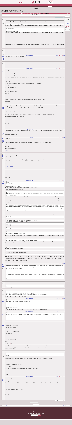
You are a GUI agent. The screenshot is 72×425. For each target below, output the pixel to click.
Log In (69, 13)
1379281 (64, 180)
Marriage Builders (21, 13)
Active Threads (37, 14)
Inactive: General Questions (37, 13)
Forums (24, 13)
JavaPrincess (57, 311)
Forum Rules (3, 405)
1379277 (64, 129)
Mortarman (57, 55)
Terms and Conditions (32, 413)
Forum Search (68, 15)
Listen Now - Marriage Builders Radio (50, 2)
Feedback (28, 413)
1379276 (64, 104)
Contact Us (63, 405)
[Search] (69, 14)
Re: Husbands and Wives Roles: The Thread (29, 55)
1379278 (64, 137)
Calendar (34, 14)
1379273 (64, 55)
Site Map (41, 413)
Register (68, 13)
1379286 (64, 311)
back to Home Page (36, 2)
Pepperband (57, 298)
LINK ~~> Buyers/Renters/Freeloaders (9, 166)
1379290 (64, 376)
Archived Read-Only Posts (31, 13)
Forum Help (65, 405)
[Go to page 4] (64, 17)
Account (43, 413)
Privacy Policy (36, 413)
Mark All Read (6, 405)
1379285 (64, 298)
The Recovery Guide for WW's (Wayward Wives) (10, 149)
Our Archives (27, 13)
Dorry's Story (6, 150)
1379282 (64, 263)
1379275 (64, 68)
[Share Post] (62, 55)
